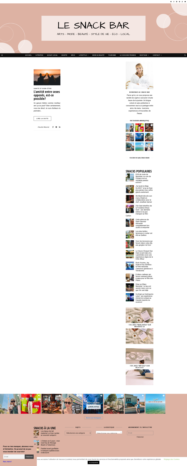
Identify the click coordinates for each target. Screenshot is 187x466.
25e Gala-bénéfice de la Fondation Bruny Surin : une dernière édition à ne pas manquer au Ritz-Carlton (139, 211)
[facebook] (171, 1)
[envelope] (185, 1)
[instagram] (174, 1)
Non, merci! (7, 462)
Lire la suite (42, 118)
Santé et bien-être (43, 88)
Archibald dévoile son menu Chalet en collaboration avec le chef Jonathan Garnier (144, 199)
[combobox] (109, 432)
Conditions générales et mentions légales (92, 462)
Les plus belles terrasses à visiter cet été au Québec (144, 233)
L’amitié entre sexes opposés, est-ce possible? (47, 95)
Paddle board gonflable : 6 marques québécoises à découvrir (50, 451)
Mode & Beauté (98, 55)
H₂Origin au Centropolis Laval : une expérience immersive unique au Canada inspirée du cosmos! (144, 298)
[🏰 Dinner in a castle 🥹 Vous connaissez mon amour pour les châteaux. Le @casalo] (149, 137)
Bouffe (64, 55)
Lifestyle (83, 55)
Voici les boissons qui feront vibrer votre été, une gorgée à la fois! (144, 243)
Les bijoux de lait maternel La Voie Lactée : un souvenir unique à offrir (47, 434)
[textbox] (109, 433)
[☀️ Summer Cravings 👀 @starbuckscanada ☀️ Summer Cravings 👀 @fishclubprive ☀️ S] (130, 127)
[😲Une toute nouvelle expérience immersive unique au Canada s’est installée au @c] (149, 146)
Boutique (143, 55)
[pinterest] (179, 1)
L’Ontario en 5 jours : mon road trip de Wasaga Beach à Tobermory (50, 443)
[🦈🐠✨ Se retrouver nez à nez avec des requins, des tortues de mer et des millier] (139, 137)
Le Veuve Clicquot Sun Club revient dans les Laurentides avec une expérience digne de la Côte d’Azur (144, 255)
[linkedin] (176, 1)
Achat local (52, 55)
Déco (73, 55)
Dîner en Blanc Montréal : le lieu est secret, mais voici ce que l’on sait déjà (143, 287)
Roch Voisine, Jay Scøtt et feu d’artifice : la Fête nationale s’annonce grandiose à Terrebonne (144, 267)
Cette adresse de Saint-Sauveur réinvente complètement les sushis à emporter (142, 224)
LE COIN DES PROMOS (128, 55)
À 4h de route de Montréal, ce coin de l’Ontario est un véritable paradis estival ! (143, 178)
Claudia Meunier (43, 127)
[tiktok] (182, 1)
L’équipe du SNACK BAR (113, 462)
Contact (156, 55)
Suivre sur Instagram (93, 418)
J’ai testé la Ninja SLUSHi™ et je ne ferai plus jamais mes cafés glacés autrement (144, 189)
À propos (39, 55)
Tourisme (112, 55)
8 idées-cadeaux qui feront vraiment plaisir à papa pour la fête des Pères (144, 277)
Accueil (28, 55)
